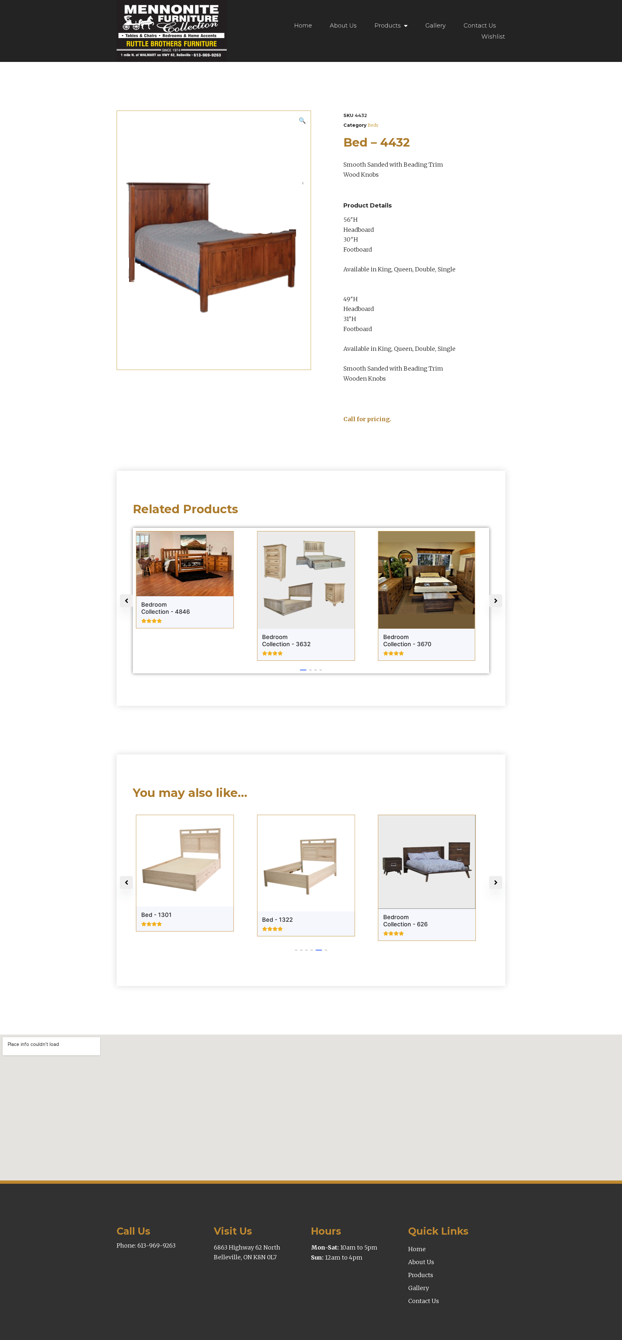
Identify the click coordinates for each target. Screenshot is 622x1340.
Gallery (435, 25)
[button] (495, 600)
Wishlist (493, 36)
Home (303, 25)
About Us (343, 25)
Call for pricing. (367, 419)
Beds (373, 125)
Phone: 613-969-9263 (146, 1245)
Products (387, 25)
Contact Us (480, 25)
